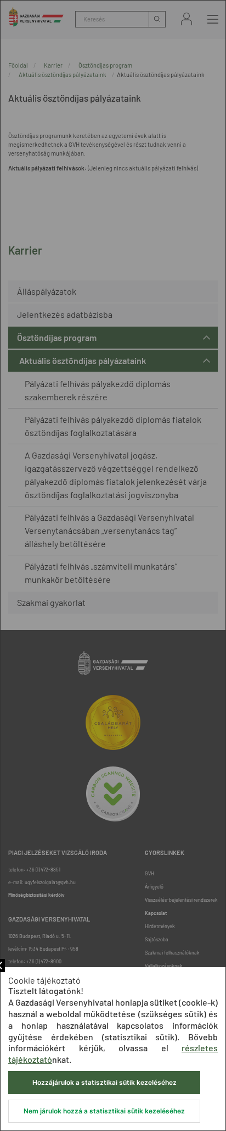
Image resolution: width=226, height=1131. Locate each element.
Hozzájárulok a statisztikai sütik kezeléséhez (104, 1082)
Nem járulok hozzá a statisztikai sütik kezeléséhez (104, 1111)
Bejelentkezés (186, 19)
